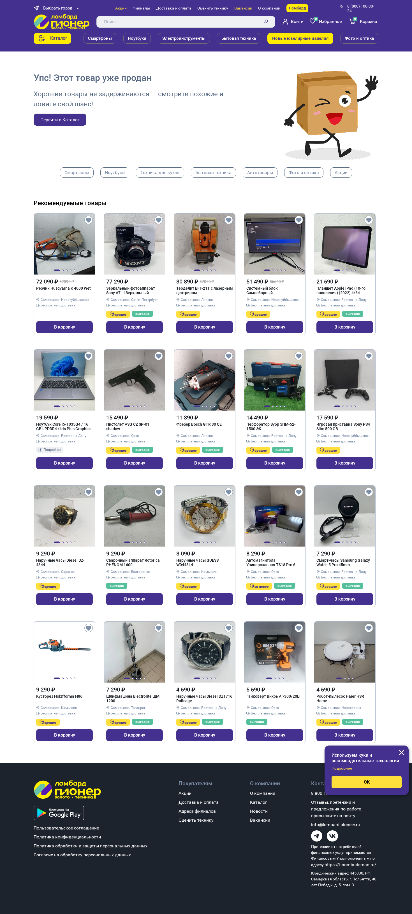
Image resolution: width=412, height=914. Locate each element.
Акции (121, 8)
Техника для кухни (160, 172)
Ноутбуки (137, 38)
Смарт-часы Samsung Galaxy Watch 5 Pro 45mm (343, 562)
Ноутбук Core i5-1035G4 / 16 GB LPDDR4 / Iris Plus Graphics (63, 426)
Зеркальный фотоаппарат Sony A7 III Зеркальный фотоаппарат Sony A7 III (130, 291)
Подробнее (342, 768)
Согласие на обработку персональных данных (82, 854)
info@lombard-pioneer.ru (335, 824)
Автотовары (260, 172)
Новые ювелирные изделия (300, 38)
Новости (259, 811)
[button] (57, 270)
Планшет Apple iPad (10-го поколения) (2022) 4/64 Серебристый (340, 291)
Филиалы (141, 8)
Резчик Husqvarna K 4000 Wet (63, 288)
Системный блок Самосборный (262, 290)
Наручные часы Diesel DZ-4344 (60, 562)
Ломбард (297, 8)
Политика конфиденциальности (67, 837)
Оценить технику (212, 8)
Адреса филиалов (197, 811)
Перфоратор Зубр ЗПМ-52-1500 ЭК (271, 426)
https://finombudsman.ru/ (350, 864)
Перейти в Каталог (60, 119)
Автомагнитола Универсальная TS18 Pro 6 (270, 562)
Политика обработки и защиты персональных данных (90, 846)
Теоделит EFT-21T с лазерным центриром (204, 290)
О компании (269, 8)
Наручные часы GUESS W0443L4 (197, 562)
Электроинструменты (183, 38)
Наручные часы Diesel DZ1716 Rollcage (204, 698)
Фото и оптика (359, 38)
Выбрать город (57, 8)
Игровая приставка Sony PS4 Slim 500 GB (343, 426)
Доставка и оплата (173, 8)
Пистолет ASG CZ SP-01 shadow (127, 426)
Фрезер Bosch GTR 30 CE (199, 424)
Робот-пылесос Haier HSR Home (340, 698)
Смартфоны (100, 38)
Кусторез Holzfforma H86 (59, 696)
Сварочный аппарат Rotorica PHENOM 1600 (133, 562)
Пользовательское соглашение (66, 828)
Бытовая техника (238, 38)
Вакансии (243, 8)
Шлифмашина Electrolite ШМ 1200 (132, 698)
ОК (367, 782)
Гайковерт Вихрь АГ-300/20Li (273, 696)
